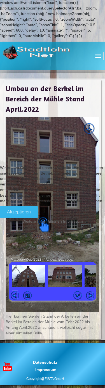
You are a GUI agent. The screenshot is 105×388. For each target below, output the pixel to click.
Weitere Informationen (42, 221)
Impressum (73, 221)
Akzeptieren (19, 212)
